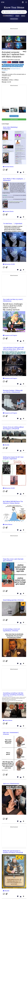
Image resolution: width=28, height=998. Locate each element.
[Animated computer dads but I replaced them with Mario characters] (14, 43)
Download (15, 62)
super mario (6, 64)
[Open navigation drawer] (26, 2)
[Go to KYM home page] (2, 2)
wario (16, 66)
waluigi (20, 66)
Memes (23, 15)
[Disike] (18, 172)
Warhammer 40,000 (9, 264)
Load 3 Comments (14, 119)
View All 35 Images (14, 116)
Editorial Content (14, 18)
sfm (3, 66)
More (22, 62)
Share (4, 62)
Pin (9, 62)
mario (12, 64)
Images (17, 15)
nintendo (17, 64)
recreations (8, 66)
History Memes (8, 524)
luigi (13, 66)
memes (21, 64)
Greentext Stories (9, 166)
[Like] (20, 172)
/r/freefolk (6, 445)
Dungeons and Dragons (10, 335)
